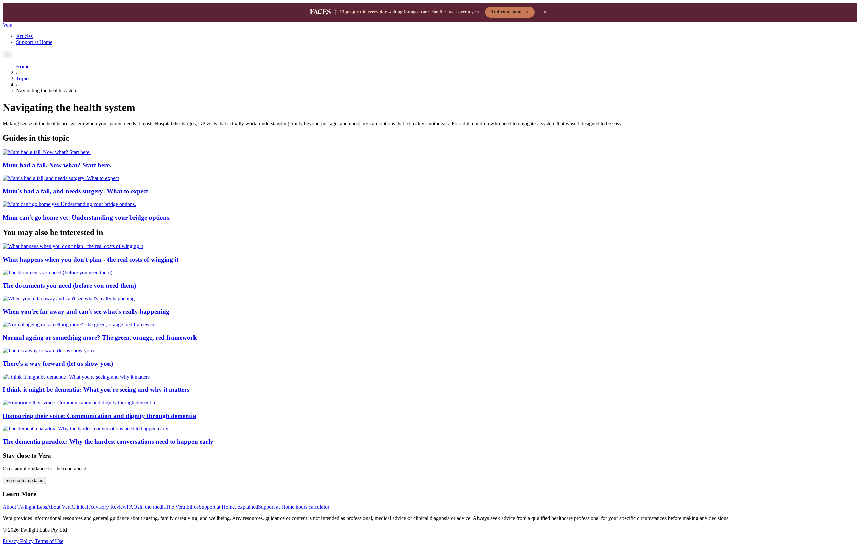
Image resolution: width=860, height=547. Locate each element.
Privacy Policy (19, 541)
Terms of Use (49, 541)
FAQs (133, 507)
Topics (23, 78)
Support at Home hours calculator (293, 507)
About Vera (59, 507)
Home (22, 66)
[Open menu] (7, 54)
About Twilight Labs (25, 507)
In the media (152, 507)
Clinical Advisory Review (99, 507)
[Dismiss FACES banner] (545, 12)
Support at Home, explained (228, 507)
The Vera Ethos (182, 507)
